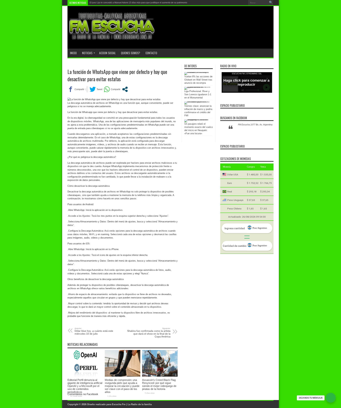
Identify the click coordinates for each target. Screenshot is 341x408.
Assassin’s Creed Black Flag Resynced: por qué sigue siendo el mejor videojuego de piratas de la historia (159, 384)
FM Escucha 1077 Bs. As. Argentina (255, 124)
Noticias (87, 53)
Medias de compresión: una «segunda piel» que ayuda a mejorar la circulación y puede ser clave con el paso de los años (122, 385)
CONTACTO (151, 53)
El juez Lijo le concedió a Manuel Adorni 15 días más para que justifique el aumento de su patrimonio (138, 2)
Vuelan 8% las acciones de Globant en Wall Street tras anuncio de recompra (198, 79)
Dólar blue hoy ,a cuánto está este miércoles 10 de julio (94, 331)
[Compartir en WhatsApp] (112, 89)
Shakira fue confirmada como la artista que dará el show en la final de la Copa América (148, 332)
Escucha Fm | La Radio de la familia (132, 404)
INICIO (73, 53)
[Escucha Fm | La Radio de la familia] (111, 39)
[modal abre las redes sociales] (125, 89)
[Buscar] (271, 2)
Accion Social (107, 53)
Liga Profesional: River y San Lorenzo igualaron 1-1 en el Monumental (197, 94)
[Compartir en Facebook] (75, 89)
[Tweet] (96, 89)
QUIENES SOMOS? (130, 53)
